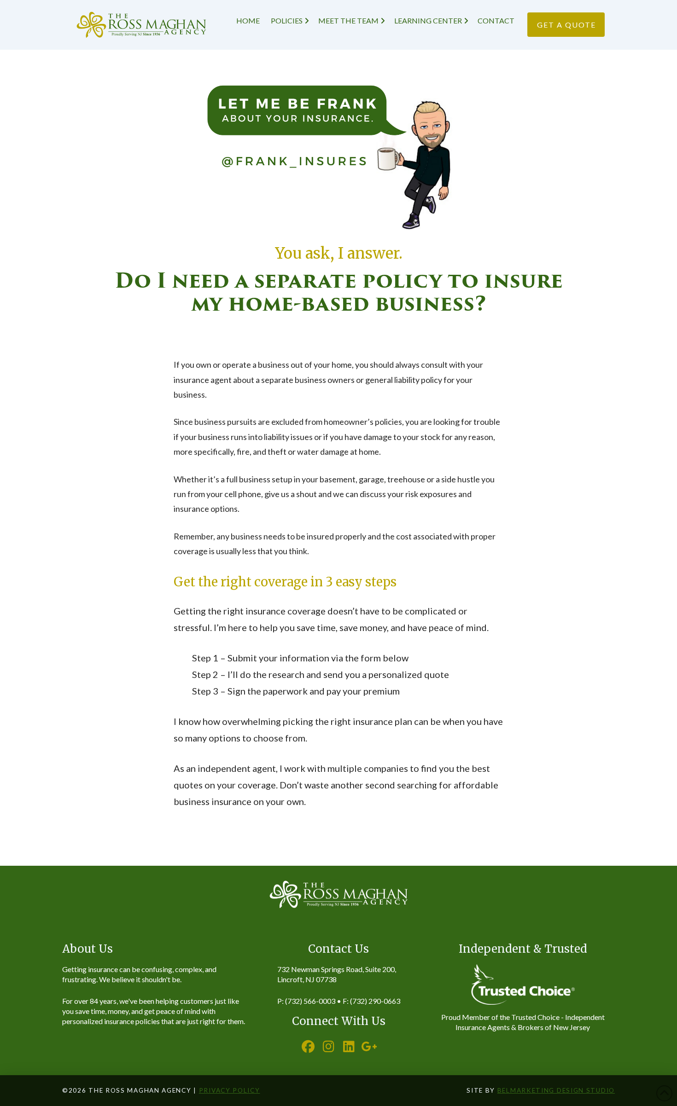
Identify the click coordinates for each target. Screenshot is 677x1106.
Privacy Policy (229, 1090)
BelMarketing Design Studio (556, 1090)
